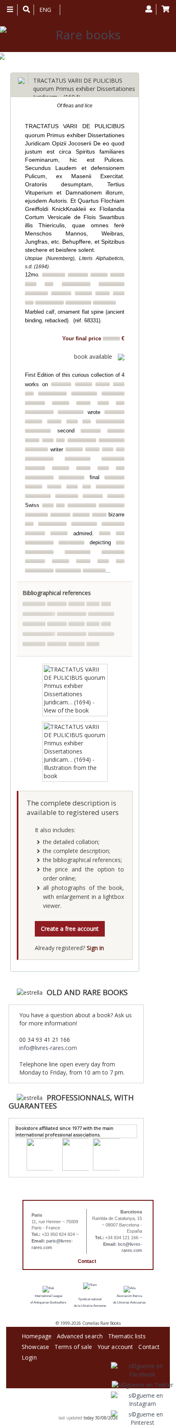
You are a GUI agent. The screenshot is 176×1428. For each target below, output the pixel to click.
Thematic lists (127, 1334)
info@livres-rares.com (48, 1048)
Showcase (35, 1345)
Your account (115, 1345)
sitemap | (80, 1411)
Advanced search (80, 1334)
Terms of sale (73, 1345)
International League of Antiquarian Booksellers (48, 1299)
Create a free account (70, 928)
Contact (87, 1261)
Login (29, 1356)
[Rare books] (85, 35)
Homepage (37, 1334)
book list (98, 1411)
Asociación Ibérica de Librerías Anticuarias (129, 1299)
